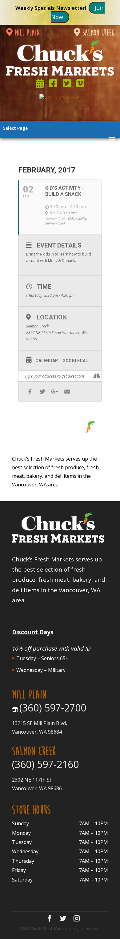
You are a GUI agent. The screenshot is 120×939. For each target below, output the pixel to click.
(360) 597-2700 (52, 707)
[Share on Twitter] (42, 391)
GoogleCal (75, 360)
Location (52, 317)
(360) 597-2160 (45, 764)
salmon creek (97, 32)
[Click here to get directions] (97, 376)
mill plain (26, 32)
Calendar (46, 360)
